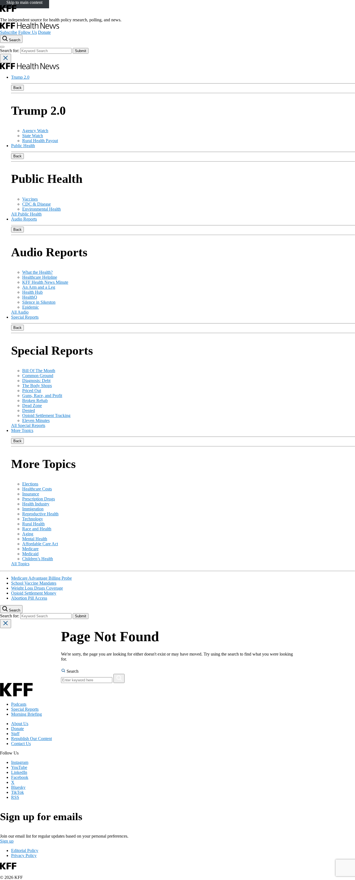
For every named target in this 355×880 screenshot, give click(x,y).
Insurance (30, 494)
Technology (32, 518)
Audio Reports (24, 219)
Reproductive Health (40, 513)
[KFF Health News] (29, 27)
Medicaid (30, 553)
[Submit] (119, 678)
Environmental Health (41, 209)
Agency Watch (35, 130)
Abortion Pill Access (29, 598)
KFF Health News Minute (45, 282)
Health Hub (32, 292)
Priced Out (31, 390)
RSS (15, 797)
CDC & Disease (36, 204)
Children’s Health (37, 558)
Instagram (19, 762)
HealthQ (29, 297)
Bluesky (18, 787)
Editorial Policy (24, 850)
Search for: (10, 50)
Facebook (19, 777)
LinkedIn (19, 772)
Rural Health (33, 523)
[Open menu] (2, 47)
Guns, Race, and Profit (42, 395)
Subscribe (8, 32)
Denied (28, 410)
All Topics (20, 563)
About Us (19, 723)
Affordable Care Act (40, 543)
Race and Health (36, 528)
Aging (27, 533)
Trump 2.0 (20, 77)
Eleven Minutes (36, 420)
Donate (44, 32)
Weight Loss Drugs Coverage (37, 588)
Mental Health (34, 538)
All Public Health (26, 214)
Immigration (33, 508)
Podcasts (18, 704)
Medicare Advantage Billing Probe (41, 578)
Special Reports (25, 317)
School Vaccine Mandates (33, 583)
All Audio (20, 312)
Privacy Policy (24, 855)
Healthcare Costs (37, 489)
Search (71, 671)
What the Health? (37, 272)
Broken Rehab (35, 400)
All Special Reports (28, 425)
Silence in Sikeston (38, 302)
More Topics (22, 430)
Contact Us (21, 743)
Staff (15, 733)
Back (17, 88)
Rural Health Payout (40, 140)
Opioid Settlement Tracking (46, 415)
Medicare (30, 548)
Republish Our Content (31, 738)
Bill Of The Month (38, 370)
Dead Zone (32, 405)
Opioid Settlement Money (33, 593)
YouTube (19, 767)
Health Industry (35, 504)
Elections (30, 484)
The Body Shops (37, 385)
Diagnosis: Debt (36, 380)
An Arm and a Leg (38, 287)
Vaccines (30, 199)
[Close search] (5, 58)
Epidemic (30, 307)
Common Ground (37, 375)
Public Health (23, 145)
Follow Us (27, 32)
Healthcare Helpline (39, 277)
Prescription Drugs (38, 499)
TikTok (17, 792)
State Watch (32, 135)
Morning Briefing (26, 714)
